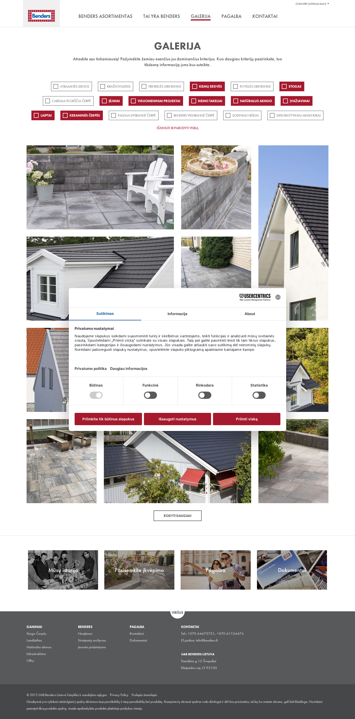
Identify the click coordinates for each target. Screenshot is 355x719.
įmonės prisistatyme (92, 647)
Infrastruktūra (36, 653)
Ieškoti (324, 16)
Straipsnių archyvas (92, 640)
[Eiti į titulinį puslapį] (41, 16)
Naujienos (85, 633)
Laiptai (46, 115)
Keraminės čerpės (85, 115)
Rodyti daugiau (178, 516)
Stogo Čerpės (36, 633)
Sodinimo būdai (245, 115)
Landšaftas (34, 640)
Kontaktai (137, 633)
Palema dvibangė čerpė (137, 115)
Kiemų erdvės (210, 86)
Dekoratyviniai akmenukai (299, 115)
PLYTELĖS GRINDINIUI (255, 86)
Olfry (30, 660)
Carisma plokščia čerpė (71, 101)
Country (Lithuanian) (311, 4)
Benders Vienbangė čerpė (194, 115)
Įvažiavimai (300, 101)
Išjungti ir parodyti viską (177, 128)
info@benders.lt (207, 640)
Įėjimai (114, 101)
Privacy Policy (119, 695)
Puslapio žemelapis (144, 695)
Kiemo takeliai (210, 101)
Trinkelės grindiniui (164, 86)
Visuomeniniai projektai (159, 101)
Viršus (177, 612)
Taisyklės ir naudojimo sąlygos (87, 695)
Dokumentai (138, 640)
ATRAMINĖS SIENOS (74, 86)
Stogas (295, 86)
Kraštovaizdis (118, 86)
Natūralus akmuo (256, 101)
